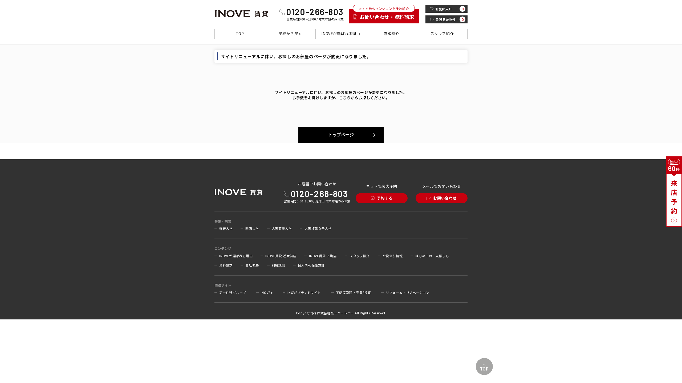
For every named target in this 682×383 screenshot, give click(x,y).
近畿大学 (226, 228)
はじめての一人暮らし (432, 256)
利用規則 (278, 265)
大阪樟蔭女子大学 (318, 228)
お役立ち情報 (393, 256)
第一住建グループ (232, 292)
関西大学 (252, 228)
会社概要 (252, 265)
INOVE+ (267, 292)
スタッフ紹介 (442, 33)
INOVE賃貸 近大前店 (280, 256)
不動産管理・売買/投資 (353, 292)
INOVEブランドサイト (304, 292)
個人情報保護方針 (311, 265)
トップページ (341, 134)
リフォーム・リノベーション (407, 292)
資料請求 (226, 265)
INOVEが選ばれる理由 (340, 33)
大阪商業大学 (282, 228)
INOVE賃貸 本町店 (323, 256)
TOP (240, 33)
